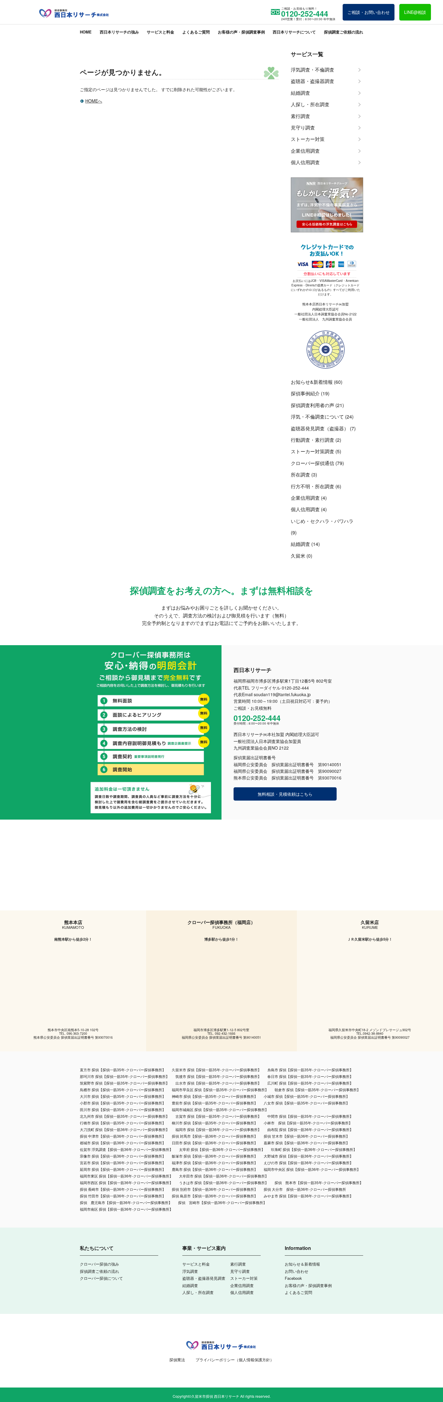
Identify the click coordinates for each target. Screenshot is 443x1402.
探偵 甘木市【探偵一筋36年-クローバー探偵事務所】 (307, 1136)
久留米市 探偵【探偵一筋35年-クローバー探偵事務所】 (216, 1069)
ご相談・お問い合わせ (368, 12)
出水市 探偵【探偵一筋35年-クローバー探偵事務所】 (218, 1082)
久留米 (298, 555)
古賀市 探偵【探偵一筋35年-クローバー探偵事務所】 (218, 1116)
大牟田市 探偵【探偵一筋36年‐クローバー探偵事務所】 (224, 1175)
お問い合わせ (296, 1271)
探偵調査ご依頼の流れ (343, 32)
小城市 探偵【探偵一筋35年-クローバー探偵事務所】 (307, 1096)
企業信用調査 (305, 497)
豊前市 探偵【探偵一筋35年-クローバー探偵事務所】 (215, 1102)
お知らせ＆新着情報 (302, 1264)
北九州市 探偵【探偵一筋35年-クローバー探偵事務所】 (124, 1116)
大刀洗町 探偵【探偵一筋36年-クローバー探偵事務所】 (124, 1129)
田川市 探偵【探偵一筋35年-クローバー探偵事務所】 (123, 1109)
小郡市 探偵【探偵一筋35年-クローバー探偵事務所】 (123, 1102)
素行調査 (238, 1264)
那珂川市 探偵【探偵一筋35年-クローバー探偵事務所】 (124, 1076)
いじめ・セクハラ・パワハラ (322, 521)
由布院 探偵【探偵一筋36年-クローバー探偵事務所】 (310, 1129)
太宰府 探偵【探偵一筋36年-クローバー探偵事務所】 (222, 1149)
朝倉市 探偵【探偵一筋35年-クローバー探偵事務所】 (317, 1089)
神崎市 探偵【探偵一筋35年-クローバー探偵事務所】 (215, 1096)
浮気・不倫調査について (317, 416)
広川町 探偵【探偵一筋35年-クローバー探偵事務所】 (310, 1082)
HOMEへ (93, 101)
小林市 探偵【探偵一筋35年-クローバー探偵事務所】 (308, 1122)
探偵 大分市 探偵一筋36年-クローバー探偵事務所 (305, 1189)
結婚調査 (300, 543)
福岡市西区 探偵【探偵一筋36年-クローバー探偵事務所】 (126, 1182)
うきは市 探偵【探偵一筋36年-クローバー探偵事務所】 (224, 1182)
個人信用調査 (305, 509)
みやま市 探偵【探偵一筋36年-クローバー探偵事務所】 (308, 1195)
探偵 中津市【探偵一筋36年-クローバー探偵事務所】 (123, 1136)
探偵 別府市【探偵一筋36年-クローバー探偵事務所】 (215, 1189)
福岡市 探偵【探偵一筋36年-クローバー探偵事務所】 (218, 1129)
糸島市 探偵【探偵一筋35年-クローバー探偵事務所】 (310, 1069)
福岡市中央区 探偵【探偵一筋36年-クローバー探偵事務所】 (312, 1169)
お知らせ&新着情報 (312, 381)
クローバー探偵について (101, 1278)
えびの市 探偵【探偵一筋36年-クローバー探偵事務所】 (308, 1162)
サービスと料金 (160, 32)
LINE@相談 (415, 12)
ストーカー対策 (244, 1278)
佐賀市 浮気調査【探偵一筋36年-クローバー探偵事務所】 (126, 1149)
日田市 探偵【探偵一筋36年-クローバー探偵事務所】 (215, 1142)
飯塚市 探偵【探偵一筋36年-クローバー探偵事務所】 (215, 1155)
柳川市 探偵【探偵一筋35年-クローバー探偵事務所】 (215, 1122)
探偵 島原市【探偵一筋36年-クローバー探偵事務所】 (215, 1195)
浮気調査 (190, 1271)
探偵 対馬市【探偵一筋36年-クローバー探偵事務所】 (215, 1136)
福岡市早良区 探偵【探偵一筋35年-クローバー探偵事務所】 (220, 1089)
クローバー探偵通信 (312, 463)
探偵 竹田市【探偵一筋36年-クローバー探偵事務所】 (123, 1195)
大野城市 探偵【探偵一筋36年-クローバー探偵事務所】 (308, 1155)
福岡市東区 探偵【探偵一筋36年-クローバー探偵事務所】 (126, 1175)
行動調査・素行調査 (312, 439)
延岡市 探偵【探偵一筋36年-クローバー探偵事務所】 (123, 1169)
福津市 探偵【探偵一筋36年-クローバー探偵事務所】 (215, 1162)
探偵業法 (177, 1359)
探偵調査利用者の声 (312, 405)
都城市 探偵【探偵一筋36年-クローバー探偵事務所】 (123, 1142)
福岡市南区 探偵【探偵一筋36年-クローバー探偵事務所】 (126, 1209)
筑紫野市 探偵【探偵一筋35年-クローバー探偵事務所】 (124, 1082)
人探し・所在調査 (198, 1292)
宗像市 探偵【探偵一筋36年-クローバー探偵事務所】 (123, 1155)
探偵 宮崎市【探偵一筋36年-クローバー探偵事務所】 (222, 1202)
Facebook (293, 1278)
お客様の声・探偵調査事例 (241, 32)
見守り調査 (240, 1271)
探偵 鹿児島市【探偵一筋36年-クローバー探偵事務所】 (126, 1202)
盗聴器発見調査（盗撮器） (320, 428)
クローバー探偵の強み (99, 1264)
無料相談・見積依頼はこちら (285, 794)
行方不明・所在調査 (312, 486)
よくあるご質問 (196, 32)
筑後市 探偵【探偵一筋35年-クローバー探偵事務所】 (218, 1076)
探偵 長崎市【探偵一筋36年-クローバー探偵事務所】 (123, 1189)
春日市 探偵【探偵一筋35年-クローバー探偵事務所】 (310, 1076)
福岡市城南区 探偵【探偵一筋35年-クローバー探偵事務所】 (220, 1109)
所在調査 (300, 474)
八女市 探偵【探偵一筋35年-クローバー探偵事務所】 (307, 1102)
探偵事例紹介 (305, 393)
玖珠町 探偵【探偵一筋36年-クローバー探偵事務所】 (314, 1149)
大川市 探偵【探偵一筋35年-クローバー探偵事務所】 (123, 1096)
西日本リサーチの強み (119, 32)
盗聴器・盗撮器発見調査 (203, 1278)
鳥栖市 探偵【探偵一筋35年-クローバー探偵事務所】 (123, 1089)
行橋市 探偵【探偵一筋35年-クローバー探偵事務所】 (123, 1122)
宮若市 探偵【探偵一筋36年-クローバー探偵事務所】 (123, 1162)
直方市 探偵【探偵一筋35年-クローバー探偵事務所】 (123, 1069)
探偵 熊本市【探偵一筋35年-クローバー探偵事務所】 (319, 1182)
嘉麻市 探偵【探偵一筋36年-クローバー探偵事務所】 (307, 1142)
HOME (86, 32)
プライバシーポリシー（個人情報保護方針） (235, 1359)
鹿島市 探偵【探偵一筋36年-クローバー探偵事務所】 (215, 1169)
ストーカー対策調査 (312, 451)
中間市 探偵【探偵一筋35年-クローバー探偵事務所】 (310, 1116)
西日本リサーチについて (294, 32)
